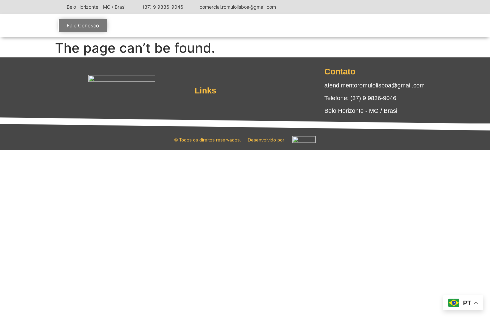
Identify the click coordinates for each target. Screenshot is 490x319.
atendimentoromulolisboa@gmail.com (374, 85)
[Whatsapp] (142, 101)
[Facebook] (408, 6)
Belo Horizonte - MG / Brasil (361, 110)
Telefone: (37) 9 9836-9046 (360, 98)
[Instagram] (398, 6)
